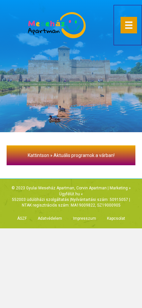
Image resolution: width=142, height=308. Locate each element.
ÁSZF (22, 218)
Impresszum (84, 218)
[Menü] (129, 25)
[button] (71, 155)
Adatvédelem (50, 218)
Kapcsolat (116, 218)
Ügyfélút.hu (69, 194)
